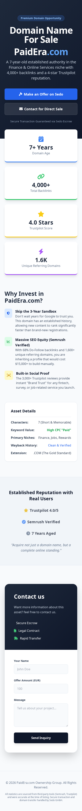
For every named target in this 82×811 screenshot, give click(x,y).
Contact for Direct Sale (43, 109)
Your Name (21, 661)
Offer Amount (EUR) (27, 680)
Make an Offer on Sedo (43, 94)
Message (19, 700)
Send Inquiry (41, 738)
